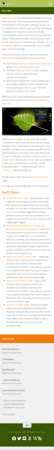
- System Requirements (13, 404)
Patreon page (30, 87)
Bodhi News (10, 192)
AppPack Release (12, 380)
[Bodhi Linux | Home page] (10, 3)
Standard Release (10, 349)
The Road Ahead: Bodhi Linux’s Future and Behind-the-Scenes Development (25, 227)
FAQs (15, 67)
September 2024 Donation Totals (21, 256)
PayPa (40, 166)
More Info (6, 352)
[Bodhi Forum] (30, 439)
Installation (32, 63)
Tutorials (22, 63)
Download (16, 352)
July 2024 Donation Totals (17, 304)
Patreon (5, 170)
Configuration (45, 63)
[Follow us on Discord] (24, 439)
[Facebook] (14, 439)
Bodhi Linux (7, 18)
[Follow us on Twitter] (19, 439)
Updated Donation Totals (17, 198)
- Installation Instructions (13, 407)
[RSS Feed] (40, 439)
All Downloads (8, 414)
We (3, 186)
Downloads (42, 177)
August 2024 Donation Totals (19, 280)
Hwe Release (8, 369)
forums (33, 100)
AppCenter (26, 70)
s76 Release (8, 359)
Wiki (12, 63)
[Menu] (50, 3)
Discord (47, 156)
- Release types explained (14, 400)
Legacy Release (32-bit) (13, 390)
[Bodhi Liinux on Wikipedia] (35, 439)
